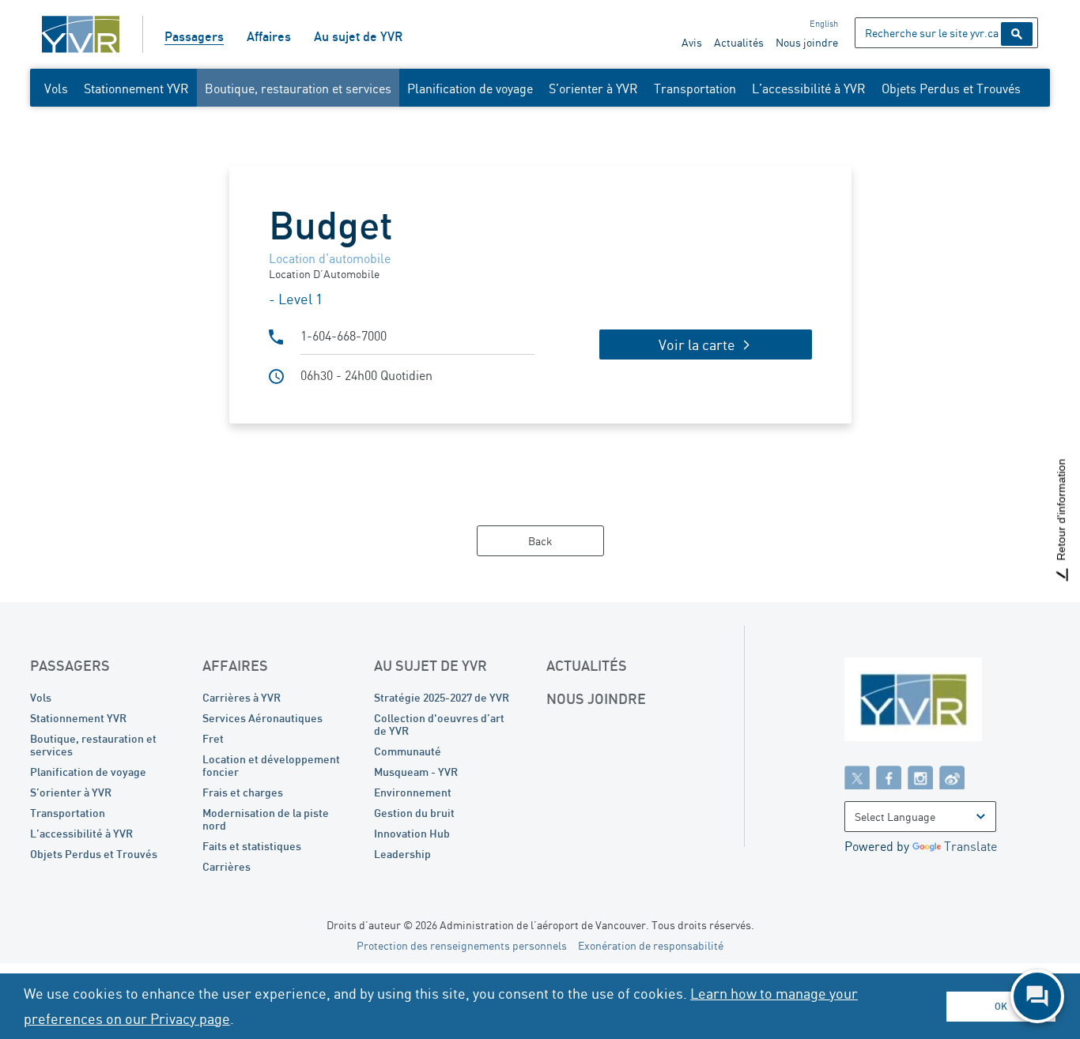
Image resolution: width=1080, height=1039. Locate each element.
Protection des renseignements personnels (462, 945)
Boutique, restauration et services (298, 88)
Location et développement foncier (271, 765)
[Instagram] (920, 776)
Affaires (269, 36)
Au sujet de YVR (358, 36)
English (824, 23)
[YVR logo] (947, 702)
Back (540, 541)
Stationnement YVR (136, 88)
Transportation (695, 88)
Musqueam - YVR (416, 771)
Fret (213, 738)
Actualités (739, 42)
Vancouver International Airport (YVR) (80, 34)
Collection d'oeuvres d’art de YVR (439, 724)
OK (1001, 1006)
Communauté (407, 751)
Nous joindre (807, 42)
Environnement (412, 792)
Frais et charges (242, 792)
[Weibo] (952, 776)
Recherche (1017, 34)
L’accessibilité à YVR (809, 88)
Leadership (402, 853)
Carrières (226, 866)
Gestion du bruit (414, 812)
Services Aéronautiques (262, 718)
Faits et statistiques (251, 846)
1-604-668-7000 (343, 336)
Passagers (194, 36)
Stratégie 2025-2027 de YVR (441, 697)
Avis (692, 42)
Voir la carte (697, 344)
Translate (970, 846)
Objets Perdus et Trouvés (951, 88)
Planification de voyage (470, 88)
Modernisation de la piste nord (265, 819)
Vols (56, 88)
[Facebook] (888, 776)
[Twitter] (857, 776)
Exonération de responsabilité (650, 945)
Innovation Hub (412, 833)
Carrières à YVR (241, 697)
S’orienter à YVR (593, 88)
